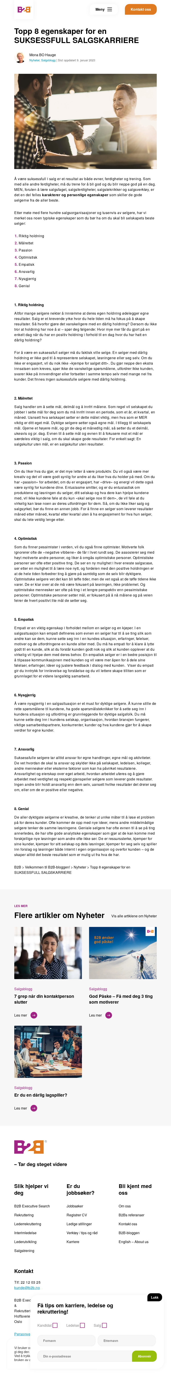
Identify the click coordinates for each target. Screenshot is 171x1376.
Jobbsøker (75, 1206)
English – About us (134, 1241)
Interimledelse (25, 1232)
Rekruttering (24, 1214)
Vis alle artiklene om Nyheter (134, 915)
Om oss (125, 1206)
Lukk (155, 1297)
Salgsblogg (48, 60)
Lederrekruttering (27, 1223)
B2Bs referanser (131, 1214)
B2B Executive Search (32, 1206)
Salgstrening (24, 1250)
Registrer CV (77, 1214)
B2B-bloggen (129, 1232)
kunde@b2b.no (27, 1287)
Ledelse (72, 1325)
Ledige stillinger (79, 1223)
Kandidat (44, 1325)
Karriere (73, 1241)
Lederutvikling (25, 1241)
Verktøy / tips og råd (82, 1232)
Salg (97, 1325)
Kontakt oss (128, 1223)
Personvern (24, 1334)
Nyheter (34, 60)
